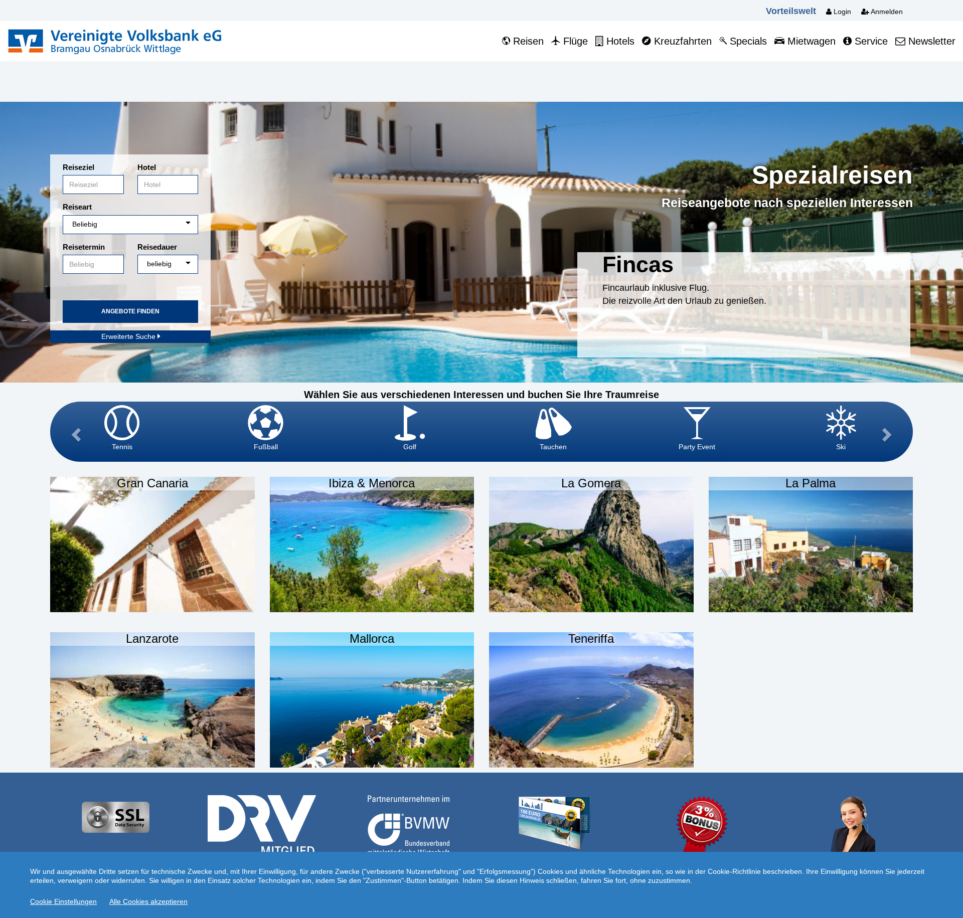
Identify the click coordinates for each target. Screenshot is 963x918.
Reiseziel (78, 167)
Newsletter (930, 41)
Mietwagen (810, 41)
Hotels (618, 41)
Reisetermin (84, 247)
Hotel (146, 167)
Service (870, 41)
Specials (747, 41)
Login (841, 12)
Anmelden (886, 12)
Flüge (574, 41)
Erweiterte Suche (129, 336)
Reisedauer (157, 247)
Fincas (638, 264)
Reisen (527, 41)
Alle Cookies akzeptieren (148, 901)
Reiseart (77, 207)
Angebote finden (130, 311)
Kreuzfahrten (681, 41)
